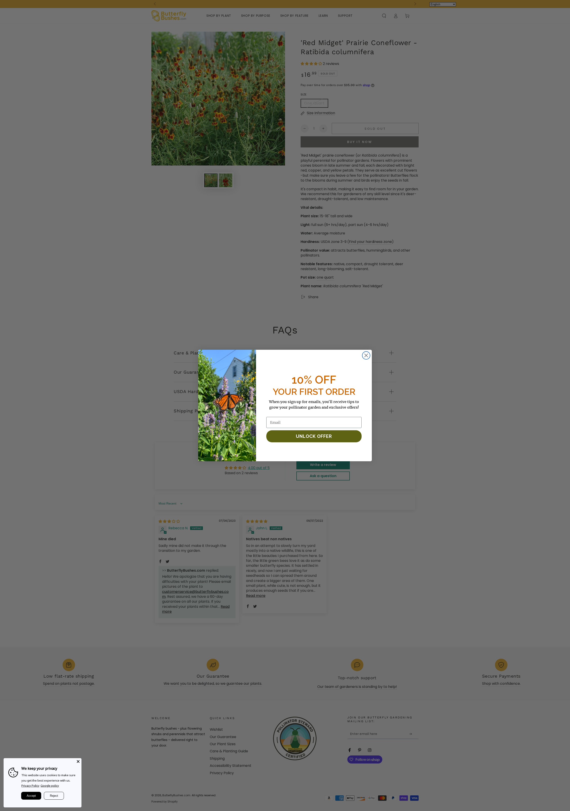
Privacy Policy (30, 786)
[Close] (78, 761)
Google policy (50, 786)
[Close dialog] (366, 355)
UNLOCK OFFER (314, 436)
